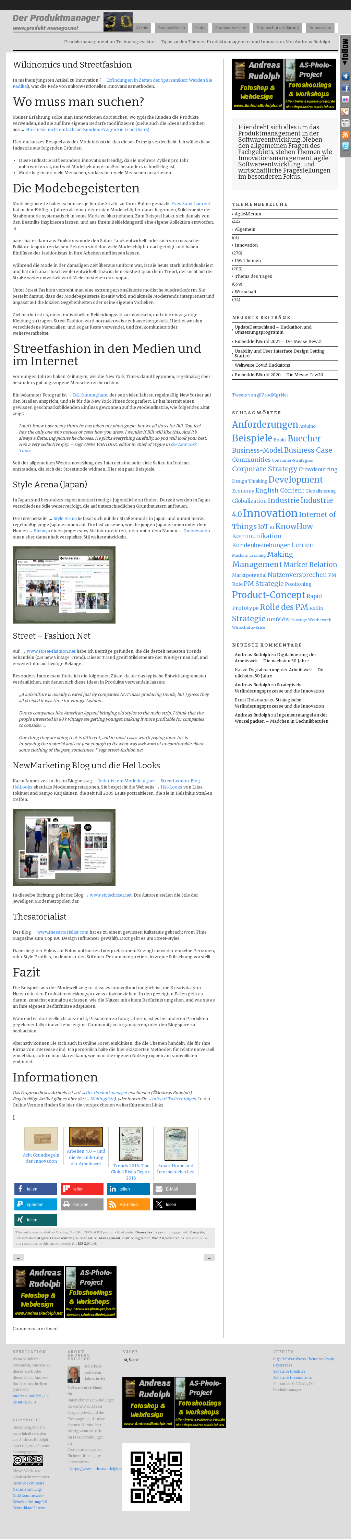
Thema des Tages (149, 1232)
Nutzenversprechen (297, 575)
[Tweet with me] (345, 146)
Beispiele (197, 1232)
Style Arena (65, 518)
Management (109, 1238)
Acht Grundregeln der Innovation (41, 1158)
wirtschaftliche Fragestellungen (284, 170)
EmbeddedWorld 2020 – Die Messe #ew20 (279, 374)
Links (200, 27)
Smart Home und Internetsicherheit (176, 1168)
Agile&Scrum (248, 213)
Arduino (307, 426)
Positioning (131, 1238)
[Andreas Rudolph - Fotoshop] (39, 1316)
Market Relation (310, 565)
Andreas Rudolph (252, 654)
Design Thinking (249, 481)
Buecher (304, 438)
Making (280, 554)
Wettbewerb (319, 619)
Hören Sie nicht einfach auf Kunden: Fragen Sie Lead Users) (87, 129)
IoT (263, 527)
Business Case (308, 450)
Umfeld (276, 619)
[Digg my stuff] (345, 76)
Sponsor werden (230, 27)
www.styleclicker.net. (111, 895)
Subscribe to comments (292, 1378)
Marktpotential (249, 575)
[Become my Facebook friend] (345, 88)
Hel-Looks (171, 787)
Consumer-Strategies (32, 1238)
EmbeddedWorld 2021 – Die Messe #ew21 (278, 341)
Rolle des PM (284, 607)
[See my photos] (345, 100)
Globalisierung (320, 491)
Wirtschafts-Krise (248, 627)
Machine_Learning (249, 555)
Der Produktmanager (106, 1092)
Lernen (303, 545)
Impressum (320, 27)
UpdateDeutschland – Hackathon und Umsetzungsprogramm (273, 329)
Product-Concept (268, 595)
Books (280, 440)
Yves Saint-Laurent (191, 203)
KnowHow (294, 526)
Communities (251, 459)
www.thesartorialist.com (62, 932)
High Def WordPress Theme (295, 1359)
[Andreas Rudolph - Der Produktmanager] (156, 1510)
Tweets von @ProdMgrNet (260, 395)
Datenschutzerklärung (277, 27)
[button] (35, 1189)
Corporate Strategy (265, 469)
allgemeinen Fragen (279, 146)
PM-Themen (248, 260)
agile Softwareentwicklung (283, 161)
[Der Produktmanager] (73, 31)
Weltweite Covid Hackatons (262, 365)
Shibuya (42, 530)
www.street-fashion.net (51, 651)
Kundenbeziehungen (261, 545)
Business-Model (257, 450)
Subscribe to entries (289, 1372)
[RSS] (345, 135)
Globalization (87, 1238)
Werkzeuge (296, 620)
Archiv (142, 27)
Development (295, 480)
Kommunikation (257, 536)
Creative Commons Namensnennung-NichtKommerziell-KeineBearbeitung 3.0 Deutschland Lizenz (30, 1495)
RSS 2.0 (83, 1244)
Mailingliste (102, 1098)
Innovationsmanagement (275, 158)
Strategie (249, 618)
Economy (243, 491)
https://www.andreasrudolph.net (87, 1469)
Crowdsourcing (62, 1238)
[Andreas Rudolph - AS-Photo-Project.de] (91, 1316)
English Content (279, 490)
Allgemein (245, 229)
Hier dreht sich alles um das (278, 127)
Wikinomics (174, 1238)
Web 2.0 (158, 1238)
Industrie (284, 500)
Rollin (145, 1238)
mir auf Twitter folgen (174, 1098)
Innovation (246, 245)
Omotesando (196, 530)
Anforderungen (265, 424)
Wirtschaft (245, 291)
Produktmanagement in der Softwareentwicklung (278, 136)
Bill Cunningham (90, 395)
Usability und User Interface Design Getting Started (280, 353)
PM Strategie (264, 584)
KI (271, 527)
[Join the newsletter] (345, 123)
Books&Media (171, 27)
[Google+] (345, 111)
